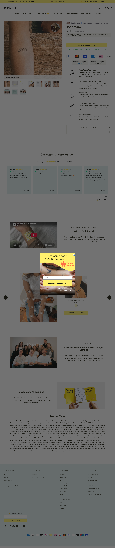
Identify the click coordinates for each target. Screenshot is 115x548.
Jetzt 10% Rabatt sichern (57, 283)
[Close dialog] (74, 255)
